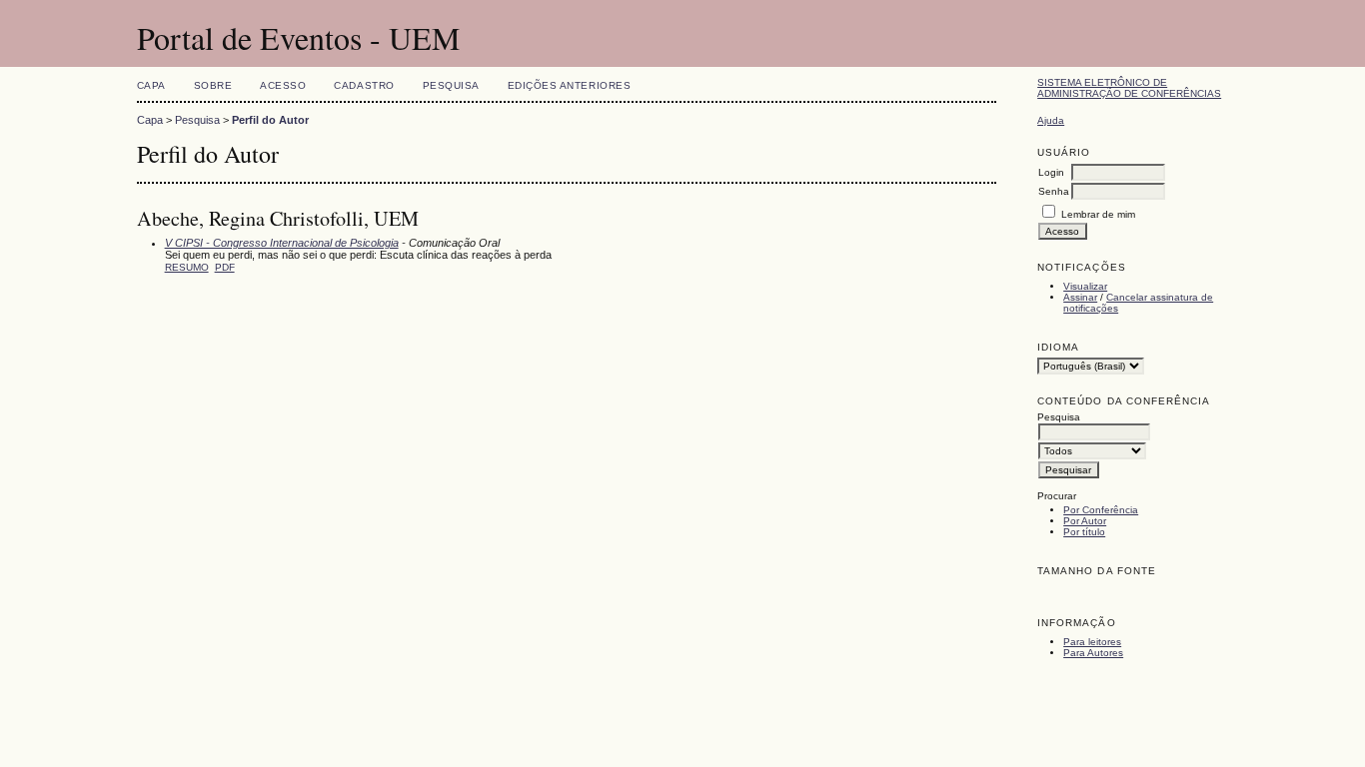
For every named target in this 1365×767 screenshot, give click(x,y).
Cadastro (364, 85)
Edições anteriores (569, 85)
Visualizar (1085, 286)
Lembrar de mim (1098, 214)
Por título (1084, 531)
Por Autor (1084, 520)
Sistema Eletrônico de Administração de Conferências (1129, 88)
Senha (1053, 191)
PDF (225, 267)
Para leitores (1092, 641)
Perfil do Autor (270, 120)
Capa (151, 85)
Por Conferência (1100, 509)
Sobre (213, 85)
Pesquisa (451, 85)
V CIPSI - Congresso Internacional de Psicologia (282, 243)
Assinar (1080, 297)
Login (1051, 172)
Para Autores (1093, 652)
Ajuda (1050, 120)
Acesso (283, 85)
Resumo (187, 267)
